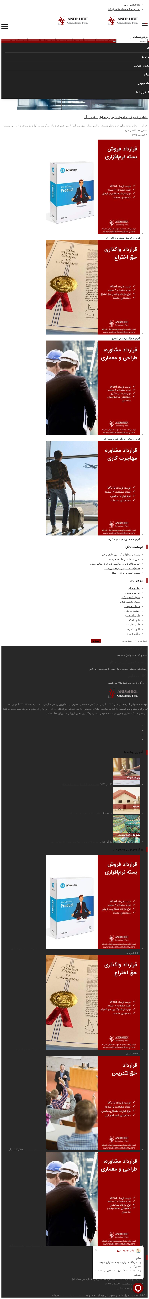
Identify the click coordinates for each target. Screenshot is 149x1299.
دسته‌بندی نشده (132, 611)
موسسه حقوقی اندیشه (72, 1295)
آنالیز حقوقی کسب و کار (128, 662)
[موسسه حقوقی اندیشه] (98, 24)
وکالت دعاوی (133, 633)
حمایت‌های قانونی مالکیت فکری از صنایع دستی (115, 563)
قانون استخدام (132, 615)
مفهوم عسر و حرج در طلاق (125, 572)
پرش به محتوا (140, 36)
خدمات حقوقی (132, 606)
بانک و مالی (134, 588)
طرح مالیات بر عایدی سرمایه (123, 559)
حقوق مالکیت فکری (129, 602)
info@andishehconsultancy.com (124, 9)
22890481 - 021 (132, 4)
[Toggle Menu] (146, 23)
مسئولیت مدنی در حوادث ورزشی (122, 568)
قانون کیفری (133, 629)
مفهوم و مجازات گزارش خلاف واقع (121, 554)
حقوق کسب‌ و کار (130, 597)
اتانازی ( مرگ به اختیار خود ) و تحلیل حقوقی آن (116, 117)
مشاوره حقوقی (135, 648)
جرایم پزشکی (132, 592)
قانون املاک (134, 620)
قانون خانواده (133, 624)
